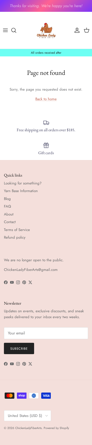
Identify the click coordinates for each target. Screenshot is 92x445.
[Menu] (5, 30)
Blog (7, 198)
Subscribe (19, 348)
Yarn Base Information (21, 191)
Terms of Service (17, 229)
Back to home (46, 99)
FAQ (7, 206)
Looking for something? (22, 183)
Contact (10, 222)
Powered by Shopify (56, 428)
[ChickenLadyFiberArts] (46, 30)
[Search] (16, 30)
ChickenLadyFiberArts (28, 428)
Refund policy (15, 237)
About (8, 214)
